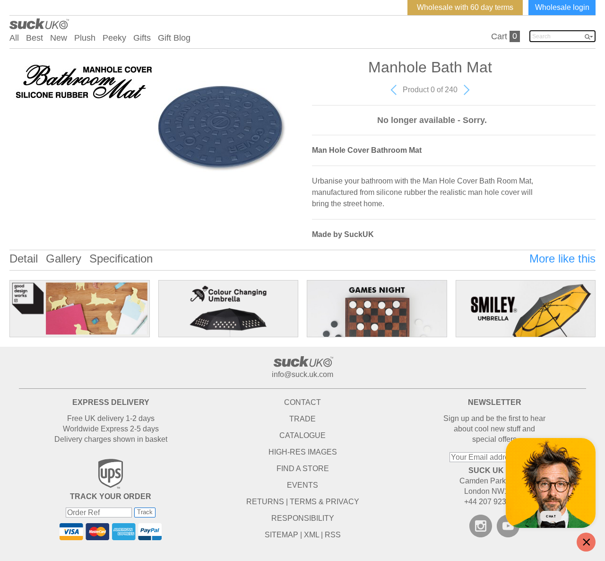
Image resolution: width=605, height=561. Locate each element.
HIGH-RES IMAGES (302, 452)
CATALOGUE (302, 435)
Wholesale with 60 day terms (465, 7)
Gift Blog (174, 38)
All (14, 38)
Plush (84, 38)
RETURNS (265, 502)
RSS (333, 535)
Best (34, 38)
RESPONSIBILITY (302, 518)
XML (311, 535)
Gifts (142, 38)
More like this (562, 258)
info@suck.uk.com (302, 374)
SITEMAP (281, 535)
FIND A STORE (303, 469)
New (58, 38)
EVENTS (302, 485)
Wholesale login (562, 7)
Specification (121, 258)
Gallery (63, 258)
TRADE (302, 419)
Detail (23, 258)
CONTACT (302, 402)
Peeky (114, 38)
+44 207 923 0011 (494, 502)
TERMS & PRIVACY (324, 502)
